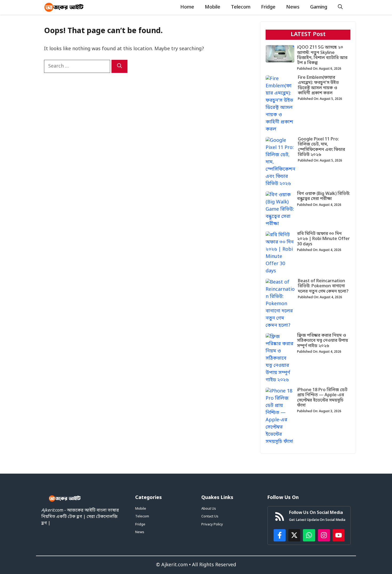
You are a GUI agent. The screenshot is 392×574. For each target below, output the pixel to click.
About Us (208, 508)
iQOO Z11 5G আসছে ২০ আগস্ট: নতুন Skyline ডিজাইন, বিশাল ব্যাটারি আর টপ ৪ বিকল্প (322, 55)
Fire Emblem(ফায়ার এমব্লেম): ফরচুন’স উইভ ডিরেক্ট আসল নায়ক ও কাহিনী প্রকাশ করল (318, 85)
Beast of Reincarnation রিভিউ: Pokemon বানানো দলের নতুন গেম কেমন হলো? (323, 286)
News (292, 7)
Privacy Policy (212, 524)
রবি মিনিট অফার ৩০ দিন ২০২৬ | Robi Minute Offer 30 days (323, 239)
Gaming (318, 7)
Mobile (212, 7)
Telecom (240, 7)
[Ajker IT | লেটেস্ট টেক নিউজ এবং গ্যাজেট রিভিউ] (64, 7)
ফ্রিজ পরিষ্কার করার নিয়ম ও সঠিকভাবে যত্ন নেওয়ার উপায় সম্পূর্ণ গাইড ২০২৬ (322, 341)
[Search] (119, 66)
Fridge (268, 7)
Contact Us (209, 516)
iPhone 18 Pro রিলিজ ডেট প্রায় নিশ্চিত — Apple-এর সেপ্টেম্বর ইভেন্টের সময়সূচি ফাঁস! (322, 397)
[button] (340, 7)
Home (187, 7)
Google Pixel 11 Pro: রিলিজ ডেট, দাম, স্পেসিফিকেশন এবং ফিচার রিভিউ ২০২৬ (321, 147)
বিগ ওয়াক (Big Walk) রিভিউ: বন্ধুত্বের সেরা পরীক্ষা (323, 196)
